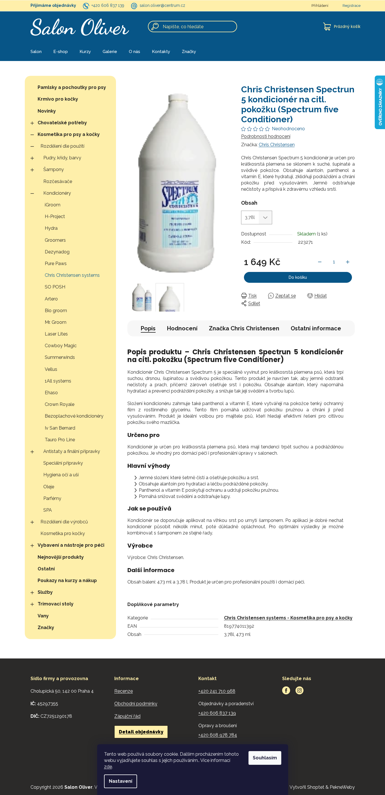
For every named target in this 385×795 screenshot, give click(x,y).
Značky (46, 627)
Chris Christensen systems (72, 275)
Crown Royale (59, 404)
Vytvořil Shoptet (307, 787)
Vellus (51, 369)
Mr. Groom (55, 322)
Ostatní (46, 569)
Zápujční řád (127, 716)
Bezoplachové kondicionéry (74, 416)
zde (108, 766)
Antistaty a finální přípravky (71, 451)
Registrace (351, 5)
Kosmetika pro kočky (62, 533)
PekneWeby (342, 787)
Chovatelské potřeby (62, 122)
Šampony (53, 169)
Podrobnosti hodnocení (265, 136)
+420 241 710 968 (216, 691)
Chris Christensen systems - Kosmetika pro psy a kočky (288, 618)
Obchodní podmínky (135, 703)
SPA (47, 510)
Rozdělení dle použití (62, 146)
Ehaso (51, 392)
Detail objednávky (141, 732)
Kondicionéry (57, 193)
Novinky (47, 111)
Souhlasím (265, 758)
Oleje (48, 486)
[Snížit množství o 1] (319, 262)
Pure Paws (56, 263)
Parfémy (52, 498)
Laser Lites (56, 334)
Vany (43, 616)
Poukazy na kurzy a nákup (67, 580)
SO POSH (55, 287)
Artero (51, 299)
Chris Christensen (277, 144)
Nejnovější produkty (61, 557)
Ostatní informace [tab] (316, 328)
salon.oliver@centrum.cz (162, 5)
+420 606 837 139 (107, 5)
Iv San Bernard (60, 428)
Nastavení (120, 781)
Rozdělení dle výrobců (64, 521)
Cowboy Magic (61, 345)
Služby (45, 592)
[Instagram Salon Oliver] (299, 690)
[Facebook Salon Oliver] (286, 690)
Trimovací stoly (56, 604)
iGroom (52, 205)
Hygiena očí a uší (61, 474)
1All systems (58, 381)
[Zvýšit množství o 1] (347, 262)
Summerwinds (60, 357)
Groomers (55, 240)
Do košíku (298, 277)
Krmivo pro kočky (58, 99)
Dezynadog (57, 252)
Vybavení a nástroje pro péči (71, 545)
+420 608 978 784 (217, 735)
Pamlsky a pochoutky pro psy (72, 87)
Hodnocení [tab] (182, 328)
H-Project (55, 216)
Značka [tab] (244, 328)
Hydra (51, 228)
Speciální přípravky (63, 463)
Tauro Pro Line (60, 439)
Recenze (123, 691)
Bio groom (56, 310)
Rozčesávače (57, 181)
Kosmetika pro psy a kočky (69, 134)
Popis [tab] (148, 328)
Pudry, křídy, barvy (62, 157)
